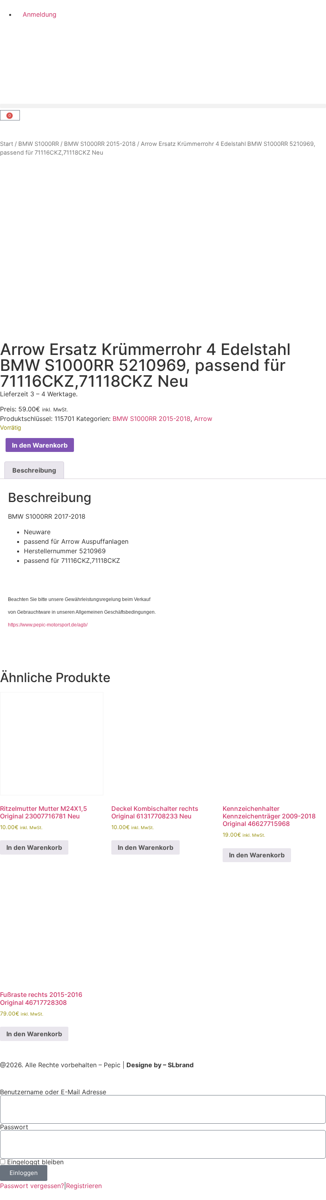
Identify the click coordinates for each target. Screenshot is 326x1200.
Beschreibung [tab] (34, 470)
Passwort (14, 1127)
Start (6, 143)
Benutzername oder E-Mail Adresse (53, 1092)
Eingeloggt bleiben (34, 1162)
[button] (163, 106)
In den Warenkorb (40, 445)
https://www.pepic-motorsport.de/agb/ (47, 625)
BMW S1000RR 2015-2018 (100, 143)
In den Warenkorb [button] (34, 847)
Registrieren (84, 1186)
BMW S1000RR (38, 143)
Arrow (203, 419)
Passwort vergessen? (32, 1186)
